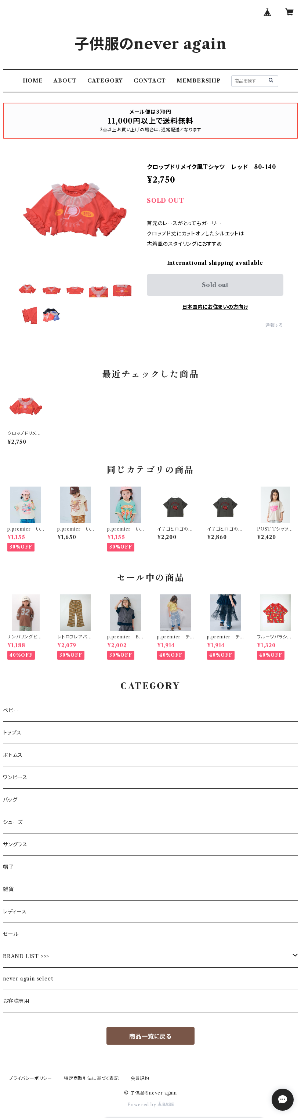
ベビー (11, 710)
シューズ (13, 822)
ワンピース (15, 777)
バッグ (10, 799)
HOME (33, 80)
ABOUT (65, 80)
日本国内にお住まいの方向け (215, 307)
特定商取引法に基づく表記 (91, 1078)
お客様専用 (16, 1001)
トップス (12, 732)
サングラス (15, 844)
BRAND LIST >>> (26, 956)
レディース (15, 911)
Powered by (142, 1104)
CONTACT (150, 80)
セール (10, 934)
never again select (28, 978)
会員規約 (140, 1078)
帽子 (8, 867)
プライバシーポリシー (30, 1078)
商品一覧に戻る (150, 1036)
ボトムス (13, 755)
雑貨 (8, 889)
